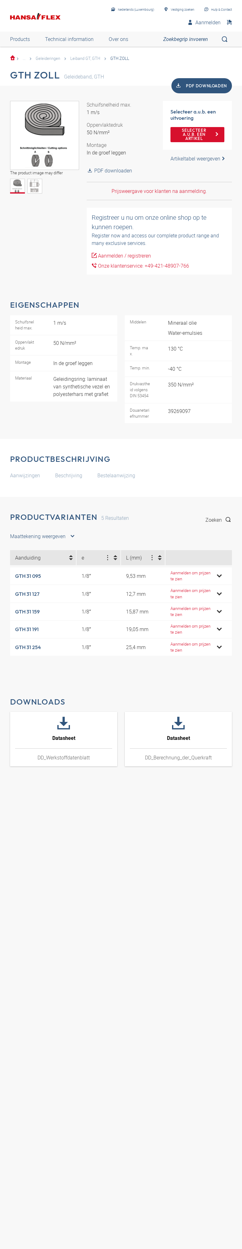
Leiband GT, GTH (85, 58)
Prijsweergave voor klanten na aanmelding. (159, 191)
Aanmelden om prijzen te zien (190, 576)
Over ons (118, 39)
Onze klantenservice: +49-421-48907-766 (143, 265)
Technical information (69, 39)
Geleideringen (48, 58)
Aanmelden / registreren (124, 255)
